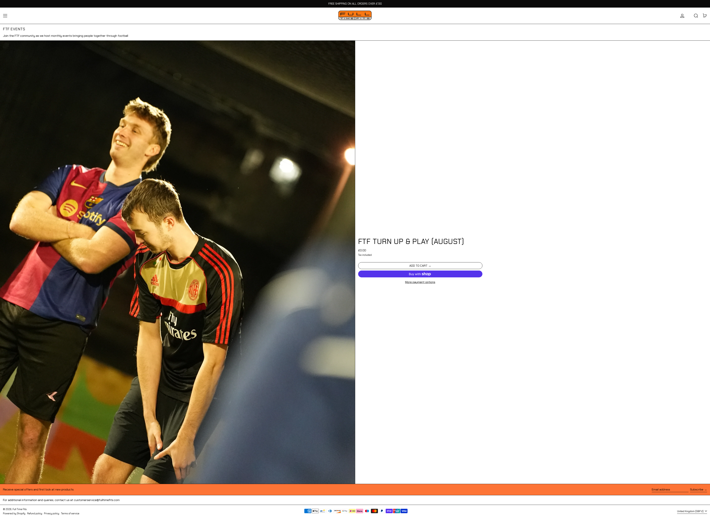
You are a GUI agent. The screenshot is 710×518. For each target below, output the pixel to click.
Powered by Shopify (14, 513)
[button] (696, 16)
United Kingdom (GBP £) (690, 511)
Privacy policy (51, 513)
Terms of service (70, 513)
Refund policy (34, 513)
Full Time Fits (20, 509)
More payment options (420, 282)
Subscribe (696, 489)
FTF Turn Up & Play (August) (411, 241)
